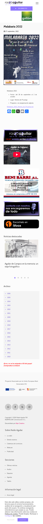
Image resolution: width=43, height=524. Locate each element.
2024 (8, 301)
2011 (8, 353)
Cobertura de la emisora (14, 443)
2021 (8, 313)
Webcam (10, 447)
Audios (9, 469)
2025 (8, 297)
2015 (8, 337)
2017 (8, 329)
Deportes (10, 473)
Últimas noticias (12, 465)
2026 (8, 293)
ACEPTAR (23, 520)
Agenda (9, 477)
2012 (8, 349)
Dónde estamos (12, 440)
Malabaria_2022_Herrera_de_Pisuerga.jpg (20, 107)
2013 (8, 345)
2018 (8, 325)
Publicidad (10, 451)
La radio (9, 436)
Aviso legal (10, 495)
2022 (8, 309)
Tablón (9, 481)
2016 (8, 333)
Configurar (8, 516)
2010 (8, 356)
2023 (8, 305)
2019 (8, 321)
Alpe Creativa (20, 423)
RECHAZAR (10, 520)
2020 (8, 317)
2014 (8, 341)
